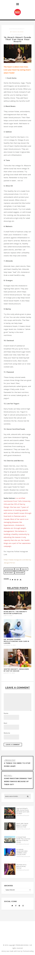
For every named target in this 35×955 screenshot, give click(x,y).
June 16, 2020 (8, 615)
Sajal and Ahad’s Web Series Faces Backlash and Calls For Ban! (22, 811)
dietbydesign (9, 569)
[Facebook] (15, 906)
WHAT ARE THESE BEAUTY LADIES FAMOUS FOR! (22, 825)
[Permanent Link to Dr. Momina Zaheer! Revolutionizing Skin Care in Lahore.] (17, 637)
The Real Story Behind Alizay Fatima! (21, 866)
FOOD (17, 569)
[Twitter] (12, 906)
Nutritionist (9, 572)
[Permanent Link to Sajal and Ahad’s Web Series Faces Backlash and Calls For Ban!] (9, 818)
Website (7, 733)
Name (6, 713)
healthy (24, 569)
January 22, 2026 (9, 673)
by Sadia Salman (16, 31)
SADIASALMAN (20, 572)
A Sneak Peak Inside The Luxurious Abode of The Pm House (23, 839)
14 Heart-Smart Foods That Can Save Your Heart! (17, 39)
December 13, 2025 (10, 645)
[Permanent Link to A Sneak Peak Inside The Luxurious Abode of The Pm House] (9, 842)
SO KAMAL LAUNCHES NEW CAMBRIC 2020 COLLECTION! (22, 852)
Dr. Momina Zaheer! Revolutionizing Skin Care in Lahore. (16, 641)
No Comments (16, 34)
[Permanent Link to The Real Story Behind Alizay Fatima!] (9, 874)
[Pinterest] (19, 906)
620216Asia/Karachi (17, 28)
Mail (5, 723)
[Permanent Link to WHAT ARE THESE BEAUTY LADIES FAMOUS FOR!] (9, 829)
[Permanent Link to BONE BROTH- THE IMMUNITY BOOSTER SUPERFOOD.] (17, 609)
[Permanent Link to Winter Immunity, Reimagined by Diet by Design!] (17, 667)
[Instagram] (23, 906)
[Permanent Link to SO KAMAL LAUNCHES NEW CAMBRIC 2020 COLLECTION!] (9, 855)
